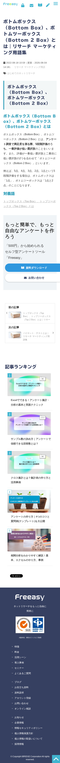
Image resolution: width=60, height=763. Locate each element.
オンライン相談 (22, 708)
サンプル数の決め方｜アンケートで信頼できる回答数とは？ (31, 441)
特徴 (16, 646)
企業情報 (19, 722)
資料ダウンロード (40, 5)
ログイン (23, 5)
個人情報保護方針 (23, 733)
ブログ (18, 682)
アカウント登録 (22, 698)
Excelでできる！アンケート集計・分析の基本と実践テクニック (30, 402)
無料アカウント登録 (47, 5)
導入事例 (19, 662)
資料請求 (19, 692)
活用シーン (20, 657)
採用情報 (19, 744)
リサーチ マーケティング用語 (29, 67)
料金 (16, 652)
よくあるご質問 (22, 673)
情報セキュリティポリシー (28, 728)
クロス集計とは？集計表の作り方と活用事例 (31, 480)
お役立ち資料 (21, 687)
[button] (55, 3)
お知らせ (19, 717)
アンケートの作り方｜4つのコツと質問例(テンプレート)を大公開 (30, 519)
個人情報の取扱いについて (28, 738)
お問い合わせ (31, 5)
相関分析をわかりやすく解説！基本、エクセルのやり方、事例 (29, 558)
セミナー (19, 668)
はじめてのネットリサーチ (21, 73)
